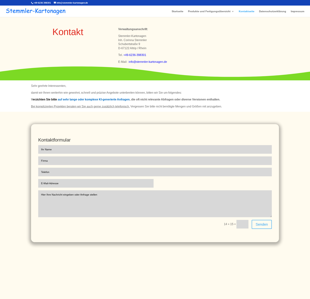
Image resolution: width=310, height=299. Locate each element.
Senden (262, 224)
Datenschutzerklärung (272, 11)
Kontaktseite (246, 11)
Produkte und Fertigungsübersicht (209, 11)
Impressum (297, 11)
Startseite (177, 11)
